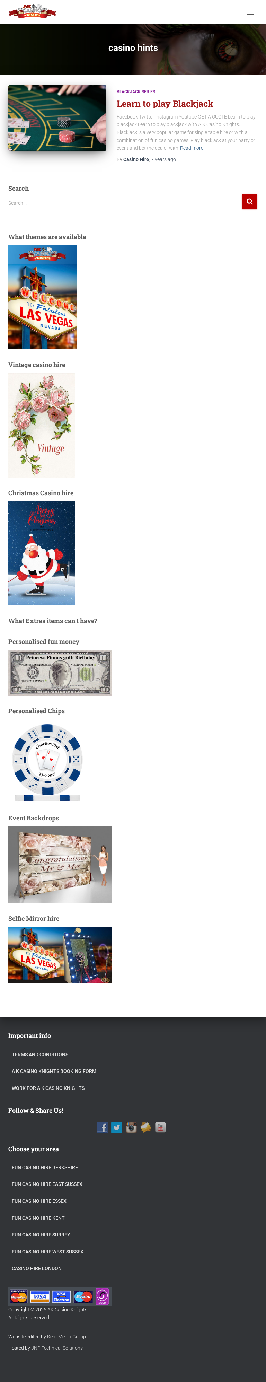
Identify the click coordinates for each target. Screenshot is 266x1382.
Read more (191, 148)
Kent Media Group (66, 1336)
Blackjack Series (136, 91)
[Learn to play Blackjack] (57, 117)
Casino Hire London (37, 1268)
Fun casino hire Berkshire (45, 1167)
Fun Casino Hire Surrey (41, 1234)
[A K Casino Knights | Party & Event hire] (35, 12)
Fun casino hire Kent (38, 1218)
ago (163, 159)
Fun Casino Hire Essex (39, 1201)
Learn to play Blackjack (165, 103)
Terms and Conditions (40, 1054)
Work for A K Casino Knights (48, 1088)
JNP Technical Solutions (57, 1348)
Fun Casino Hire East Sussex (47, 1184)
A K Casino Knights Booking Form (54, 1071)
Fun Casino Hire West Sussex (47, 1251)
